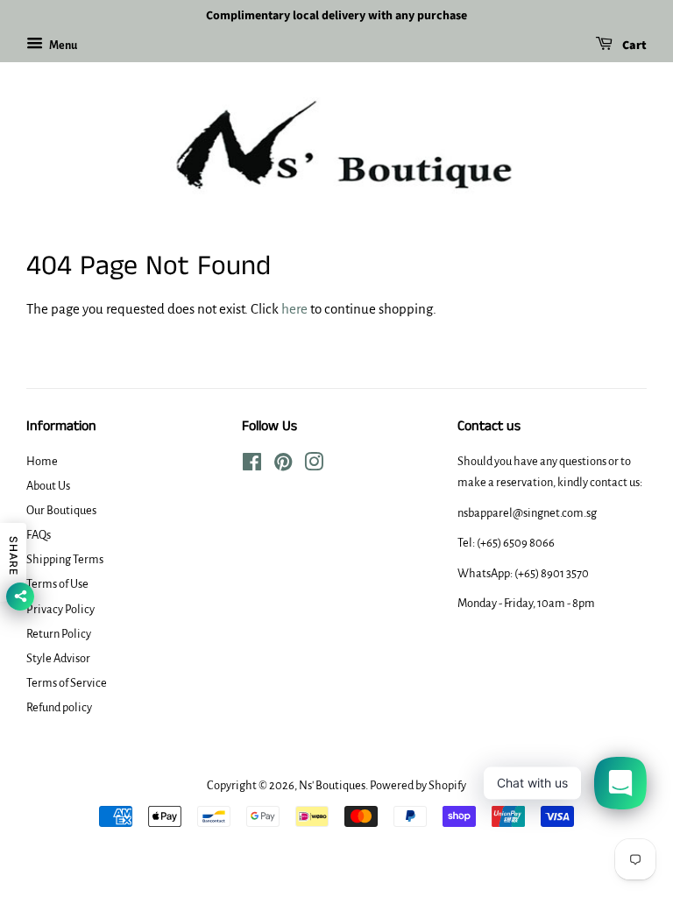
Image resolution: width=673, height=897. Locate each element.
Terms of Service (66, 682)
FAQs (38, 534)
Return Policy (58, 633)
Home (42, 461)
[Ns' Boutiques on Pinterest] (283, 465)
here (294, 308)
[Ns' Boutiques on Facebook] (252, 465)
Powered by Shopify (418, 785)
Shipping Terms (64, 559)
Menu (62, 45)
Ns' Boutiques (332, 785)
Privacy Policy (60, 609)
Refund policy (59, 707)
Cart (633, 45)
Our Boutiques (61, 510)
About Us (48, 485)
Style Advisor (58, 658)
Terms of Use (57, 583)
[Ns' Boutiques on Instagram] (313, 465)
